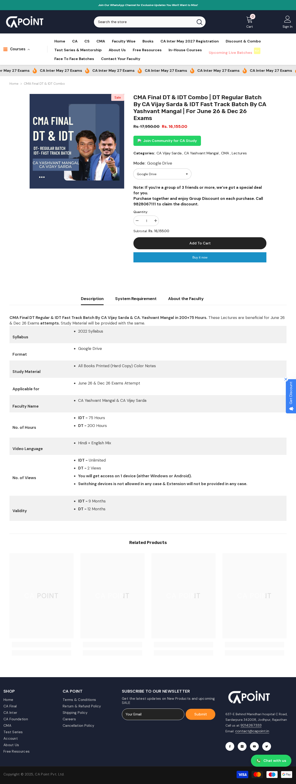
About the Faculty (186, 298)
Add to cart (200, 243)
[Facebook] (229, 746)
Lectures (239, 153)
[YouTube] (254, 746)
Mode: (152, 163)
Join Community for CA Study (170, 140)
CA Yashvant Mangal (201, 153)
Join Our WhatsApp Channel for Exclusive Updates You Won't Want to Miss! (148, 5)
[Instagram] (242, 746)
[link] (41, 644)
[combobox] (144, 21)
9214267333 (251, 725)
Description (92, 298)
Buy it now (199, 257)
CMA (225, 153)
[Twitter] (266, 746)
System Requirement (136, 298)
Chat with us (274, 760)
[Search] (150, 21)
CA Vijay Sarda (169, 153)
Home (13, 83)
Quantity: (140, 212)
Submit (200, 714)
